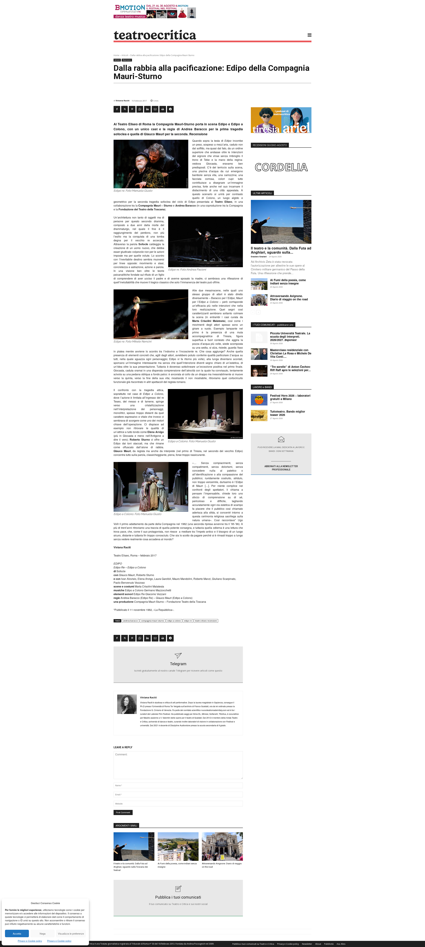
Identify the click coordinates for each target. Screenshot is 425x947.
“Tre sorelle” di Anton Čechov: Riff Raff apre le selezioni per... (290, 368)
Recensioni (127, 60)
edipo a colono (174, 620)
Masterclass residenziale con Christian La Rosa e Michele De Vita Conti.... (290, 353)
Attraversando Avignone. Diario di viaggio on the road (289, 297)
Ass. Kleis (341, 944)
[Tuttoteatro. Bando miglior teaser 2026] (259, 415)
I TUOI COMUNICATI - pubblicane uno (273, 324)
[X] (124, 109)
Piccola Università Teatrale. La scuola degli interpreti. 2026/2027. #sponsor (290, 336)
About (318, 944)
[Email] (155, 109)
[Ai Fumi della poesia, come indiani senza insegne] (178, 846)
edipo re (188, 620)
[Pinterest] (132, 109)
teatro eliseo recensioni (206, 620)
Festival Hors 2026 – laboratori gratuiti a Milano (290, 397)
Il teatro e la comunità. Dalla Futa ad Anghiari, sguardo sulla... (281, 250)
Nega (42, 933)
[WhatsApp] (139, 109)
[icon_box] (178, 665)
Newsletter (307, 944)
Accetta (17, 933)
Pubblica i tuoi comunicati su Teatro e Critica (253, 944)
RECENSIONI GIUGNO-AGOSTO (270, 145)
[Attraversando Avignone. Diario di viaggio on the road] (222, 846)
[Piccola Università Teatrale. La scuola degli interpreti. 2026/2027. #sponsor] (259, 337)
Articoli (125, 55)
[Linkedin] (147, 109)
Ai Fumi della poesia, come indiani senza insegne (288, 281)
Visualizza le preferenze (71, 933)
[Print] (162, 109)
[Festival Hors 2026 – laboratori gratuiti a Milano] (259, 399)
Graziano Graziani (259, 256)
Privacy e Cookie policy (30, 941)
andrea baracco (130, 620)
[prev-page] (253, 312)
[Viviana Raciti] (127, 713)
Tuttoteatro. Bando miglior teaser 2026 (287, 413)
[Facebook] (117, 109)
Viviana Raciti (122, 100)
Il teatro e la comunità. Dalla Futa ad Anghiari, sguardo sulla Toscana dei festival (131, 866)
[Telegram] (170, 109)
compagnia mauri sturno (152, 620)
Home (116, 55)
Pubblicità (329, 944)
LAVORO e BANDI (262, 387)
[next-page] (258, 312)
